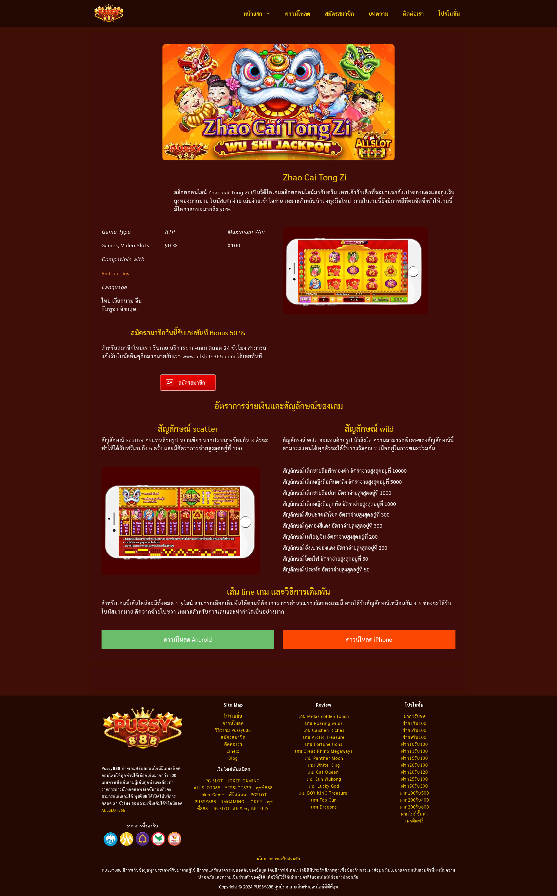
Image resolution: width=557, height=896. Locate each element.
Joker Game (212, 794)
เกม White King (324, 765)
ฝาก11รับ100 (414, 751)
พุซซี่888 (264, 787)
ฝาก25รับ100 (414, 779)
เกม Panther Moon (324, 758)
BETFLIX (260, 808)
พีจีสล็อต (238, 794)
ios (126, 273)
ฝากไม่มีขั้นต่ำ (414, 813)
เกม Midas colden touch (324, 716)
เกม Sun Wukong (324, 779)
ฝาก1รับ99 (414, 716)
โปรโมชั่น (449, 13)
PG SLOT (214, 780)
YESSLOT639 (238, 787)
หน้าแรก (252, 13)
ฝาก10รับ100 (414, 744)
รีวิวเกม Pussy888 (233, 730)
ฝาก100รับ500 (414, 792)
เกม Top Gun (324, 799)
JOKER (255, 801)
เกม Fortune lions (323, 744)
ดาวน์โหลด (297, 13)
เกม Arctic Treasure (324, 737)
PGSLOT (259, 794)
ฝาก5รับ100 (414, 730)
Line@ (233, 751)
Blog (233, 758)
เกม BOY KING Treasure (324, 792)
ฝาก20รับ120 (414, 772)
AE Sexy (241, 808)
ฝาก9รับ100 (414, 737)
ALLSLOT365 (113, 810)
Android (111, 273)
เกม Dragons (324, 806)
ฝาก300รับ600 (414, 806)
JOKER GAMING (243, 780)
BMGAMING (232, 801)
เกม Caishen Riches (323, 730)
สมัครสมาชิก (339, 13)
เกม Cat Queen (324, 772)
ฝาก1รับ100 (414, 723)
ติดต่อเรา (413, 13)
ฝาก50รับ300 (414, 786)
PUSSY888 (205, 801)
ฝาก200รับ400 (414, 799)
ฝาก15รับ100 (414, 758)
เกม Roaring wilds (324, 723)
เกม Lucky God (324, 786)
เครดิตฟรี (414, 820)
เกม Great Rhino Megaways (323, 751)
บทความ (378, 13)
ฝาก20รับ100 (414, 765)
